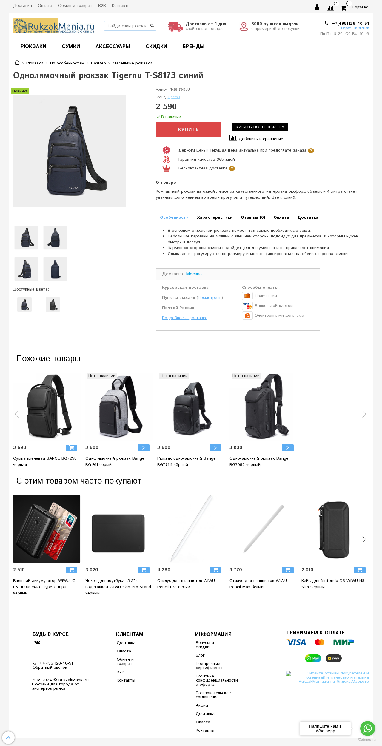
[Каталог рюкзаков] (17, 63)
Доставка (22, 6)
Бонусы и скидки (205, 645)
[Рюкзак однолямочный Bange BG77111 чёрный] (191, 407)
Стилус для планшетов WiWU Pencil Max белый (258, 584)
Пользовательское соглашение (210, 695)
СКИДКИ (156, 46)
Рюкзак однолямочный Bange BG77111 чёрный (186, 461)
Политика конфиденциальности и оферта (210, 680)
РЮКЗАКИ (33, 46)
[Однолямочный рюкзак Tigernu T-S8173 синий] (69, 151)
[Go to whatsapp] (367, 728)
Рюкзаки (34, 63)
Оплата (45, 6)
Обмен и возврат (75, 6)
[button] (17, 417)
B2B (102, 6)
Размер (98, 63)
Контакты (121, 6)
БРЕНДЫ (193, 46)
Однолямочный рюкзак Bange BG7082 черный (259, 461)
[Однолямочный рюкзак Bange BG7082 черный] (263, 407)
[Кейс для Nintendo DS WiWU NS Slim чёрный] (335, 529)
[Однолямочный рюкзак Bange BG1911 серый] (119, 407)
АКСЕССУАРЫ (113, 46)
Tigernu (174, 97)
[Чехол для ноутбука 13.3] (119, 529)
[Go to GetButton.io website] (367, 740)
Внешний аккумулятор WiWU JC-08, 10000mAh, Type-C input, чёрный (45, 587)
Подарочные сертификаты (209, 666)
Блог (200, 655)
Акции (202, 705)
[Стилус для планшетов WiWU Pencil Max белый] (263, 529)
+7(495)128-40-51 (349, 24)
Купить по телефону (260, 127)
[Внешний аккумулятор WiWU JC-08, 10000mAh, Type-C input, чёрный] (47, 529)
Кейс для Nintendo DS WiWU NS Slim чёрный (332, 584)
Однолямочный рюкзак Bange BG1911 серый (114, 461)
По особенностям (67, 63)
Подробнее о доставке (184, 318)
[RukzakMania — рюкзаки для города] (54, 25)
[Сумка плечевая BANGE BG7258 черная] (47, 407)
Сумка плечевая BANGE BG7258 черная (45, 461)
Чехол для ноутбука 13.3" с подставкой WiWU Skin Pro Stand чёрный (118, 587)
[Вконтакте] (37, 642)
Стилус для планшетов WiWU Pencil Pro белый (186, 584)
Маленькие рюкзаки (132, 63)
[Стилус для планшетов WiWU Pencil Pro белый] (191, 529)
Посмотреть (209, 298)
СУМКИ (71, 46)
